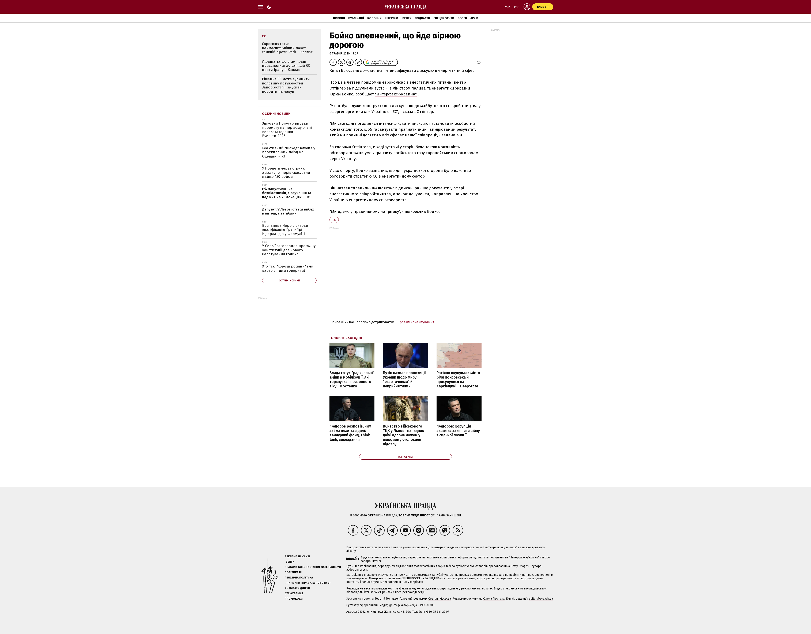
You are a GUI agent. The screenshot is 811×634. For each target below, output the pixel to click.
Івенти (406, 18)
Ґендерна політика (299, 577)
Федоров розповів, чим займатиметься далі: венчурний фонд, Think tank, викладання (350, 433)
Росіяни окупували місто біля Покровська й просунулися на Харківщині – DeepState (458, 379)
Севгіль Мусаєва (439, 598)
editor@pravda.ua (541, 598)
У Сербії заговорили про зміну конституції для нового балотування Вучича (289, 250)
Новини (339, 18)
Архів (474, 18)
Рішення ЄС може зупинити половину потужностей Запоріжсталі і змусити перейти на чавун (286, 85)
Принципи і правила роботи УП (308, 582)
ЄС (334, 219)
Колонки (374, 18)
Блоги (462, 18)
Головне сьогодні (345, 338)
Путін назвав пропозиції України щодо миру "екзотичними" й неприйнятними (404, 379)
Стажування (294, 593)
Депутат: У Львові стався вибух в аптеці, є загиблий (288, 211)
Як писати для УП (297, 588)
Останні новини (276, 114)
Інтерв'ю (391, 18)
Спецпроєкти (443, 18)
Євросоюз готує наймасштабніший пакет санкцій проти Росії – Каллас (287, 48)
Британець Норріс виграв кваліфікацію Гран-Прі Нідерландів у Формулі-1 (285, 229)
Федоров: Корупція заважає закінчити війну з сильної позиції (458, 430)
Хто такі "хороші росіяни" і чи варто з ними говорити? (287, 268)
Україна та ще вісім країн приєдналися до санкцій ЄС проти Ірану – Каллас (286, 65)
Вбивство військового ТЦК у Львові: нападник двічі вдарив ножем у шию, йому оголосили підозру (403, 435)
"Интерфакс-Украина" (396, 94)
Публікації (356, 18)
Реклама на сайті (297, 556)
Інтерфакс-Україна (524, 557)
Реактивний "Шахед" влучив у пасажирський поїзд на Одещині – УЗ (288, 152)
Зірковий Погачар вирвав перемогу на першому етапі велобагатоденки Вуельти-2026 (287, 129)
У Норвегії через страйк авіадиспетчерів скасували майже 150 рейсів (286, 172)
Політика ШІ (293, 572)
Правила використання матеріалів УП (313, 567)
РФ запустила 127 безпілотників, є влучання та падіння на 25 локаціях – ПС (286, 193)
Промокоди (294, 598)
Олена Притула (494, 598)
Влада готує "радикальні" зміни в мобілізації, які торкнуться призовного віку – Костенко (351, 379)
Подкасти (422, 18)
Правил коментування (415, 322)
